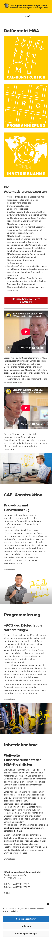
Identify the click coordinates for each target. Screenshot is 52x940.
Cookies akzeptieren (26, 919)
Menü (27, 16)
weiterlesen (9, 569)
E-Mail (7, 893)
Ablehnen (26, 926)
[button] (48, 903)
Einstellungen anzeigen (26, 933)
